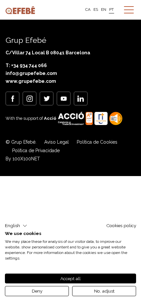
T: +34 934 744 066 (26, 65)
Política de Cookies (97, 142)
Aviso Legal (56, 142)
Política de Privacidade (36, 150)
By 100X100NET (23, 158)
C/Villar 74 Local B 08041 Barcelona (48, 52)
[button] (16, 226)
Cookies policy (121, 225)
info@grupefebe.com (31, 73)
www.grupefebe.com (31, 81)
